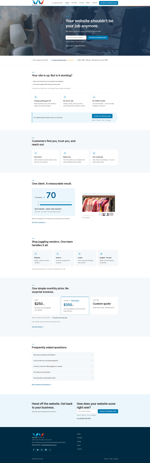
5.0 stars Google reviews (59, 60)
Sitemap (116, 459)
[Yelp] (50, 450)
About (88, 2)
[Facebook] (33, 450)
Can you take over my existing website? (46, 360)
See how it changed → (39, 222)
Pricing (81, 2)
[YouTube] (37, 450)
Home (67, 2)
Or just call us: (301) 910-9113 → (76, 46)
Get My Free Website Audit (108, 3)
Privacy (106, 459)
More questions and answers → (41, 384)
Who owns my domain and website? (44, 355)
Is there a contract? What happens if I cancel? (48, 366)
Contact (94, 2)
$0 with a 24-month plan (60, 317)
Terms (111, 459)
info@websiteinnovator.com (49, 445)
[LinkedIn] (46, 450)
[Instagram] (41, 450)
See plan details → (37, 327)
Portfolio (74, 2)
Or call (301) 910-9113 (84, 418)
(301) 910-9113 (36, 445)
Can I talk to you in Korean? (42, 372)
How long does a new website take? (45, 378)
